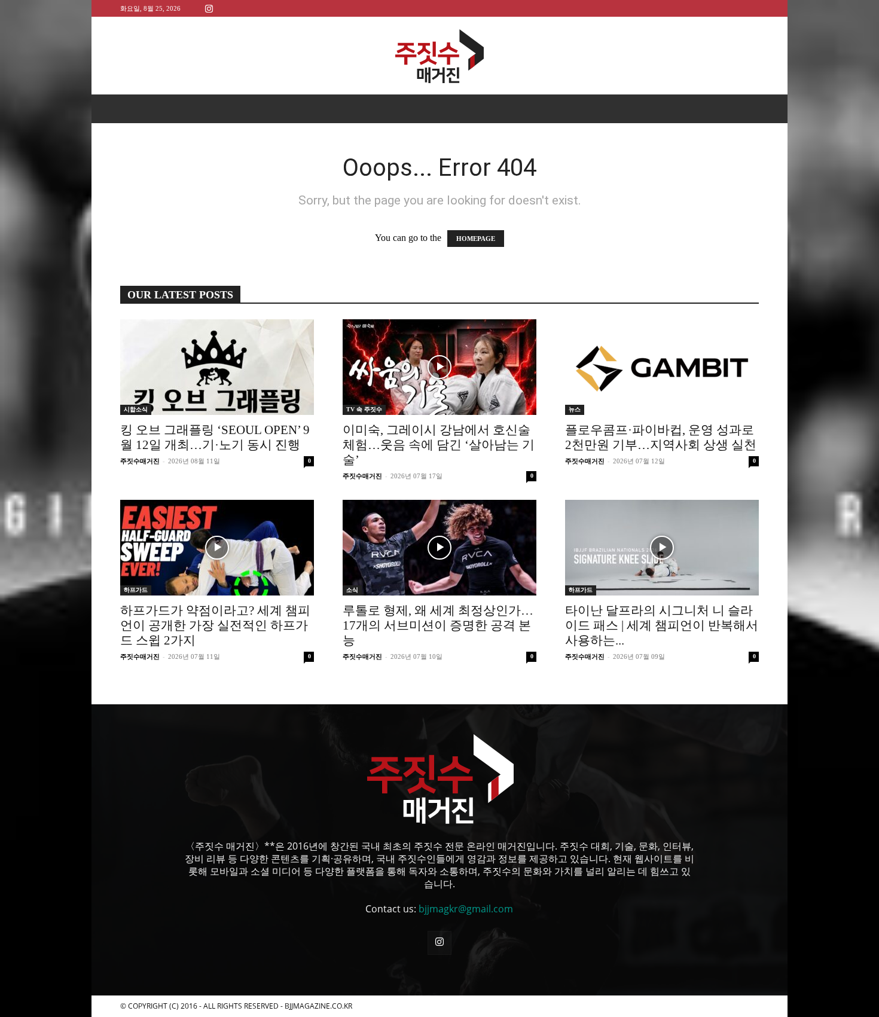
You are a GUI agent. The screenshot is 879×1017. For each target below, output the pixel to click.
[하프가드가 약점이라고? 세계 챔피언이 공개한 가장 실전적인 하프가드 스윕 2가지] (217, 547)
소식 (352, 590)
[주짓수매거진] (439, 56)
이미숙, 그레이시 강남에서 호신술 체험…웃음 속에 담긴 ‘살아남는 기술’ (439, 445)
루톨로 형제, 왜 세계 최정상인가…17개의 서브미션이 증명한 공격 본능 (438, 625)
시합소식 (136, 409)
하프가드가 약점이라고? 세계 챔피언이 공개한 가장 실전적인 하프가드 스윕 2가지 (215, 625)
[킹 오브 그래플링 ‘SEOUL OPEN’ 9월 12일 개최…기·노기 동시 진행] (217, 367)
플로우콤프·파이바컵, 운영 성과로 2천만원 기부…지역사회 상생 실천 (660, 437)
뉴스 (575, 409)
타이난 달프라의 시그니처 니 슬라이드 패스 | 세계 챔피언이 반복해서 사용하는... (661, 625)
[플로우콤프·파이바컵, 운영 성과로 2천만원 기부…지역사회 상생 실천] (662, 367)
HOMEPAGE (475, 238)
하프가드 (136, 590)
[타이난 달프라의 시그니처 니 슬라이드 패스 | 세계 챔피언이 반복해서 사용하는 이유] (662, 547)
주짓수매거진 (140, 461)
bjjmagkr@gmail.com (466, 908)
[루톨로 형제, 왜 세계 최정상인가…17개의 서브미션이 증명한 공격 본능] (439, 547)
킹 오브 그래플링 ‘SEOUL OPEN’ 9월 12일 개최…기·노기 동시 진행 (215, 437)
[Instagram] (209, 8)
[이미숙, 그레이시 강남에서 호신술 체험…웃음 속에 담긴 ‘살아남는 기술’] (439, 367)
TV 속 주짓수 (364, 409)
